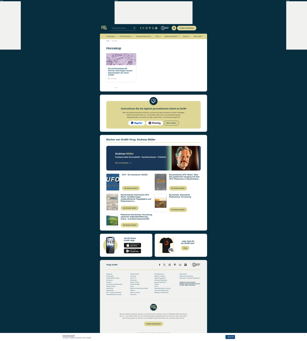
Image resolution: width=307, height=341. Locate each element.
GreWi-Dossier (134, 274)
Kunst (132, 286)
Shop (185, 248)
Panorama (133, 294)
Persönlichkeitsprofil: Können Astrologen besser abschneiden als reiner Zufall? (120, 71)
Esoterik (108, 282)
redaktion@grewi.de (174, 28)
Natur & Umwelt (135, 292)
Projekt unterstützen (186, 28)
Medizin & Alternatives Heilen (139, 288)
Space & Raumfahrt (171, 36)
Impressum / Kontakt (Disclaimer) (189, 278)
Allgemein (109, 274)
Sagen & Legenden (160, 278)
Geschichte (109, 288)
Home (107, 40)
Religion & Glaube (159, 276)
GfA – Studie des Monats (113, 292)
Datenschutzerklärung (186, 276)
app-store (132, 245)
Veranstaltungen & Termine (162, 288)
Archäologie (110, 36)
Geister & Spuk (110, 286)
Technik (156, 284)
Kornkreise (133, 280)
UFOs (157, 36)
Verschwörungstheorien (161, 290)
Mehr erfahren (171, 123)
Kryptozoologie (135, 284)
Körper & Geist (134, 282)
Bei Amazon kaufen (129, 225)
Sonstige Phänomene (143, 36)
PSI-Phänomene (125, 36)
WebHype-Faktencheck (161, 292)
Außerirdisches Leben (112, 278)
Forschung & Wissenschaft (114, 284)
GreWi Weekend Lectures (113, 294)
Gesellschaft (110, 290)
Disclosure (109, 280)
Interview (133, 276)
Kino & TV (133, 278)
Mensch (186, 36)
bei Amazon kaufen (131, 188)
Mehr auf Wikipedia (121, 163)
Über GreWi (197, 36)
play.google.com (132, 251)
